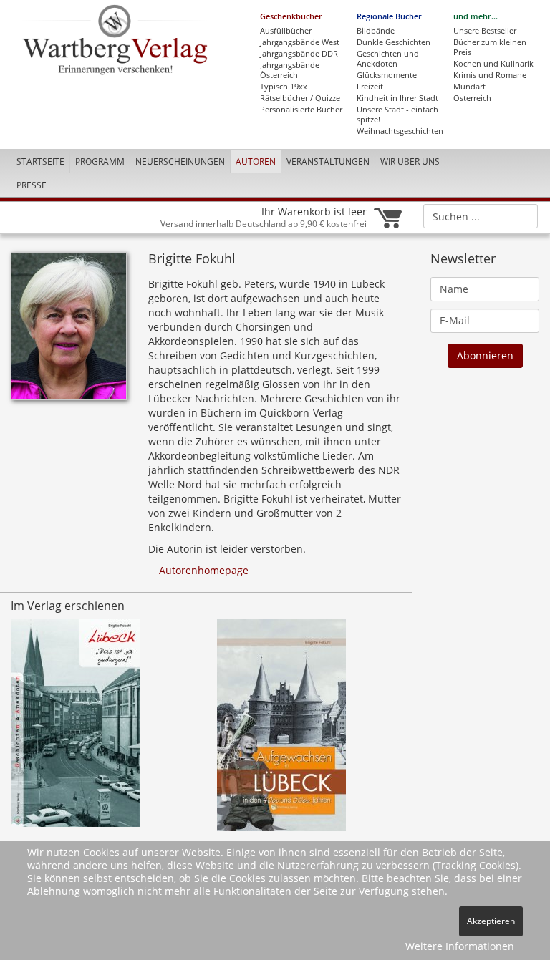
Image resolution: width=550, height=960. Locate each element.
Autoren (256, 161)
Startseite (40, 161)
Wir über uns (410, 161)
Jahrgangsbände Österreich (289, 70)
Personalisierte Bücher (301, 110)
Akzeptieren (491, 921)
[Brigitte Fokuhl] (69, 330)
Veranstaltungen (328, 161)
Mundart (469, 87)
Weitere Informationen (459, 946)
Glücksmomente (387, 75)
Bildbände (376, 31)
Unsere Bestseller (484, 31)
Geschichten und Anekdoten (388, 59)
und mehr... (475, 16)
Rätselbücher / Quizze (300, 98)
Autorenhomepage (202, 570)
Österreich (472, 98)
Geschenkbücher (291, 16)
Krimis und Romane (489, 75)
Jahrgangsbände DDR (299, 54)
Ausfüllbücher (286, 31)
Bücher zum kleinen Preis (489, 47)
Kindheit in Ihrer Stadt (397, 98)
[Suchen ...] (522, 215)
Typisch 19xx (283, 87)
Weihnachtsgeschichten (400, 131)
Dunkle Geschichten (393, 42)
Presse (31, 185)
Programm (100, 161)
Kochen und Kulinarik (493, 64)
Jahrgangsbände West (299, 42)
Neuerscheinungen (180, 161)
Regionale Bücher (389, 16)
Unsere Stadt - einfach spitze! (397, 115)
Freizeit (370, 87)
